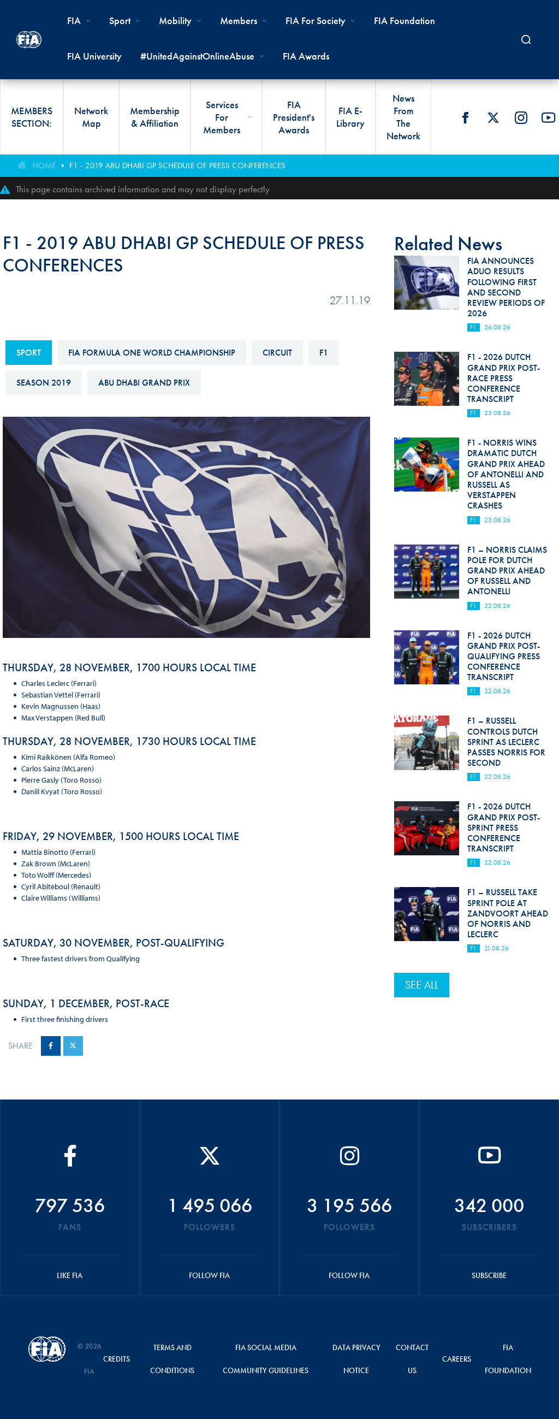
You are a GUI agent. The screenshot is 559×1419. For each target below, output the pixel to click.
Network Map (91, 116)
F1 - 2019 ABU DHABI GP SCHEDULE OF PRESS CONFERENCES (177, 165)
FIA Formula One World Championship (151, 352)
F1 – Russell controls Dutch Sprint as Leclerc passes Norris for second (506, 741)
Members (238, 20)
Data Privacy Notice (356, 1359)
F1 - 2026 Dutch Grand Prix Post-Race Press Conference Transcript (503, 378)
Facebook (465, 117)
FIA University (94, 56)
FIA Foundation (404, 20)
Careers (456, 1359)
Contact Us (412, 1359)
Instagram (521, 117)
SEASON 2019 (43, 382)
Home (44, 165)
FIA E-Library (350, 116)
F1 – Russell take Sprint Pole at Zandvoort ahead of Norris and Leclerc (507, 913)
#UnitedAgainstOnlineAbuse (197, 56)
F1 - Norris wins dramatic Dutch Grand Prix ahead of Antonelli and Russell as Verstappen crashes (506, 474)
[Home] (28, 39)
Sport (28, 352)
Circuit (277, 352)
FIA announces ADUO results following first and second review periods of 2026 (506, 287)
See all (421, 985)
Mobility (175, 20)
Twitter (493, 117)
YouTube (548, 117)
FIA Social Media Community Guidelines (265, 1359)
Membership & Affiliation (155, 116)
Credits (116, 1359)
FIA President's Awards (293, 117)
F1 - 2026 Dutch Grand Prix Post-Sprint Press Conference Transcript (503, 827)
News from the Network (403, 117)
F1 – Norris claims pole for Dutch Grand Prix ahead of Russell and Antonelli (507, 571)
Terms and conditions (172, 1359)
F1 (323, 352)
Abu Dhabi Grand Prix (144, 382)
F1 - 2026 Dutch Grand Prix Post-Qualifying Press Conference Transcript (503, 656)
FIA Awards (306, 56)
